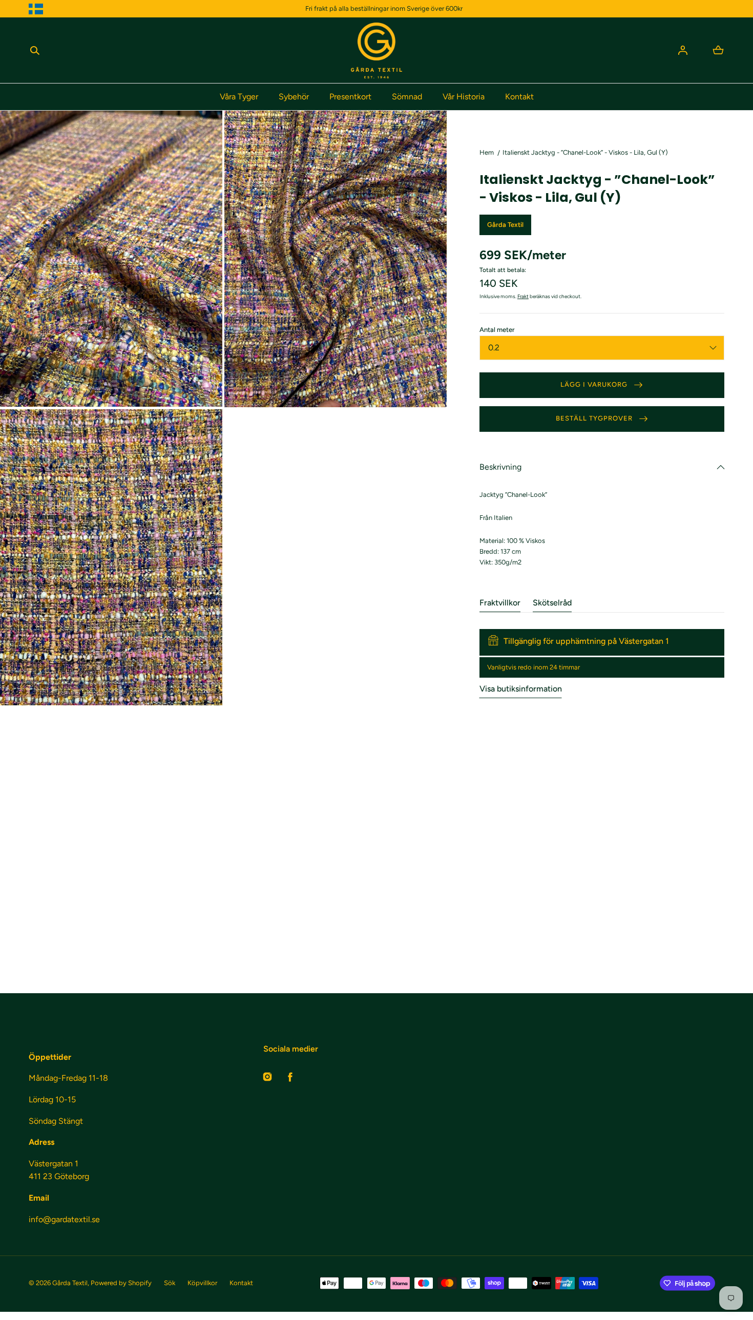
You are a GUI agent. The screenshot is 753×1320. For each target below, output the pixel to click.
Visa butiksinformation (520, 689)
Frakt (523, 296)
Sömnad (407, 96)
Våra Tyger (239, 96)
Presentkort (350, 96)
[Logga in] (683, 50)
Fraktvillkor (499, 602)
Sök (169, 1283)
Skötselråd (552, 602)
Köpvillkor (202, 1283)
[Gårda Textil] (376, 50)
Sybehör (294, 96)
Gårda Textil (70, 1283)
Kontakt (519, 96)
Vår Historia (464, 96)
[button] (35, 50)
